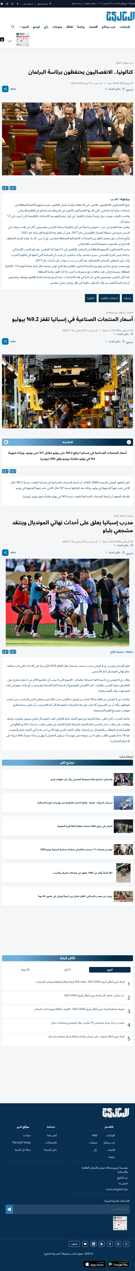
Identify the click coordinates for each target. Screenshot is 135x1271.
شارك (13, 89)
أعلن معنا (52, 1135)
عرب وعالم (109, 27)
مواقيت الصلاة (90, 3)
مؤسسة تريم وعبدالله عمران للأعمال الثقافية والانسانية (105, 1170)
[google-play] (118, 1265)
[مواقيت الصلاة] (2, 40)
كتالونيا (90, 298)
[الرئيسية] (116, 1117)
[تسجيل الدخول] (50, 4)
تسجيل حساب (28, 4)
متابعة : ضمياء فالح (121, 652)
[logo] (121, 16)
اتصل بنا (123, 1183)
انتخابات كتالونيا (109, 298)
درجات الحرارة (77, 3)
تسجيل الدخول (42, 4)
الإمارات (125, 27)
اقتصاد (93, 27)
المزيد (25, 27)
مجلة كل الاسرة (23, 1150)
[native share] (5, 89)
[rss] (101, 1244)
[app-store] (94, 1265)
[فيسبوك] (17, 4)
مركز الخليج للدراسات (117, 1189)
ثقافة (69, 27)
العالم (118, 62)
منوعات (57, 27)
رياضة (81, 27)
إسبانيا (127, 298)
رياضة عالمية (119, 515)
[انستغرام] (7, 4)
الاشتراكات (51, 1142)
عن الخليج (122, 1177)
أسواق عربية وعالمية (115, 312)
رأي (46, 27)
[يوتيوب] (2, 4)
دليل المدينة (50, 1150)
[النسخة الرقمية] (23, 40)
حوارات (27, 1135)
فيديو (36, 27)
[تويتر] (12, 4)
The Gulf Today (21, 1142)
